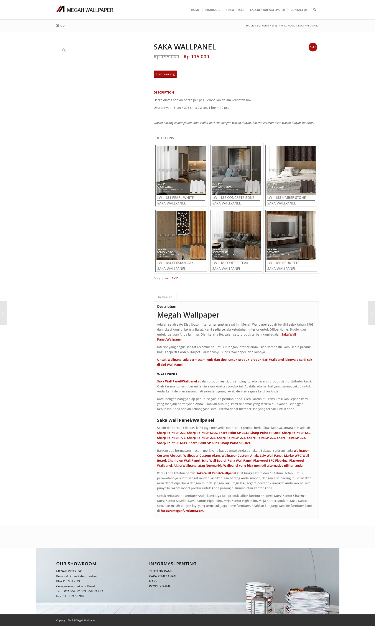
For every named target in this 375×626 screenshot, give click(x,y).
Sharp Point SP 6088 (265, 433)
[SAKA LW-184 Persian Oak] (181, 240)
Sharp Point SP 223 (201, 438)
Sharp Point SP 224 (231, 438)
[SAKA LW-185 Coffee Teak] (236, 240)
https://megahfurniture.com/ (183, 511)
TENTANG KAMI (160, 571)
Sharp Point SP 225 (261, 438)
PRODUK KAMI (159, 586)
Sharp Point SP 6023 (204, 443)
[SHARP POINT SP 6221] (3, 313)
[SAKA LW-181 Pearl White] (181, 175)
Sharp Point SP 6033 (234, 433)
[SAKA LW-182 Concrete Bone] (236, 175)
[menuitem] (195, 9)
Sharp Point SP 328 (291, 438)
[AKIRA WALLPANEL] (371, 313)
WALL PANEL (172, 278)
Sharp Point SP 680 (296, 433)
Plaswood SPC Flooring (270, 460)
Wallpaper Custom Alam (201, 455)
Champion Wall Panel (184, 460)
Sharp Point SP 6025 (202, 433)
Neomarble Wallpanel (222, 465)
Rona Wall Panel (239, 460)
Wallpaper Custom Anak (240, 455)
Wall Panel (175, 364)
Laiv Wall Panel (271, 455)
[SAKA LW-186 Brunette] (291, 240)
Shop (60, 25)
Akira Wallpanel (185, 465)
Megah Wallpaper (188, 315)
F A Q (153, 581)
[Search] (314, 9)
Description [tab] (165, 296)
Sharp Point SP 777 (171, 438)
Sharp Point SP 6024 (235, 443)
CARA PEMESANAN (162, 576)
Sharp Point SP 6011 (172, 443)
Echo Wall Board (213, 460)
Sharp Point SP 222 (171, 433)
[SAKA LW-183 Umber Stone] (291, 175)
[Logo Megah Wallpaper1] (84, 9)
